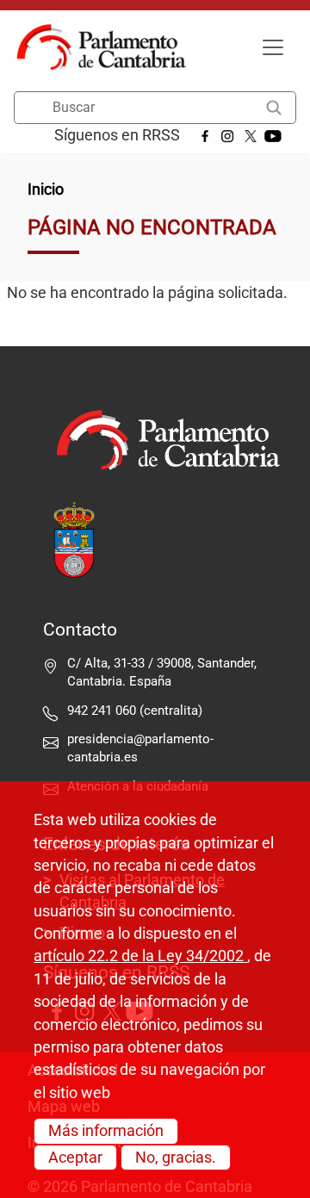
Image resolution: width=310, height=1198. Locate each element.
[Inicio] (108, 47)
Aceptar (75, 1157)
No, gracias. (175, 1157)
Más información (106, 1130)
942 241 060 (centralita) (134, 710)
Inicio (46, 189)
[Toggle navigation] (273, 47)
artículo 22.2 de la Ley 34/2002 (140, 956)
